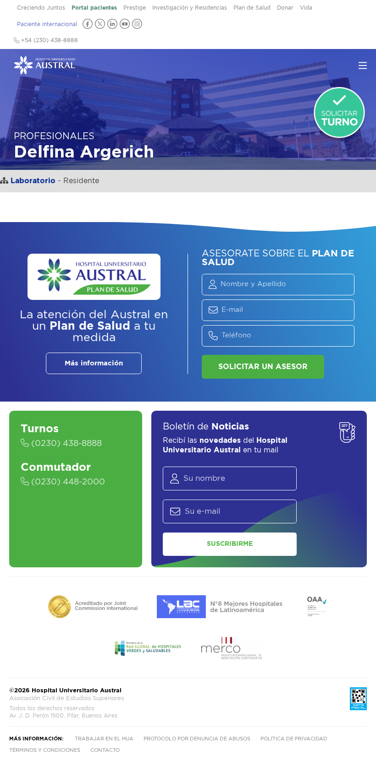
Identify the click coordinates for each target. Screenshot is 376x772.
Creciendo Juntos (41, 8)
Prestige (134, 8)
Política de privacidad (293, 738)
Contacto (105, 750)
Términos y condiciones (44, 750)
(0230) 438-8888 (65, 444)
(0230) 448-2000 (67, 482)
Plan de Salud (252, 8)
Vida (306, 8)
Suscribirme (230, 544)
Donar (285, 8)
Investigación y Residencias (189, 8)
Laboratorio (33, 181)
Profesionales (54, 136)
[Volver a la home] (44, 70)
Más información (94, 363)
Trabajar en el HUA (104, 738)
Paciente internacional (47, 24)
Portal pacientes (94, 8)
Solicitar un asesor (263, 366)
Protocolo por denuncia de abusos (197, 738)
